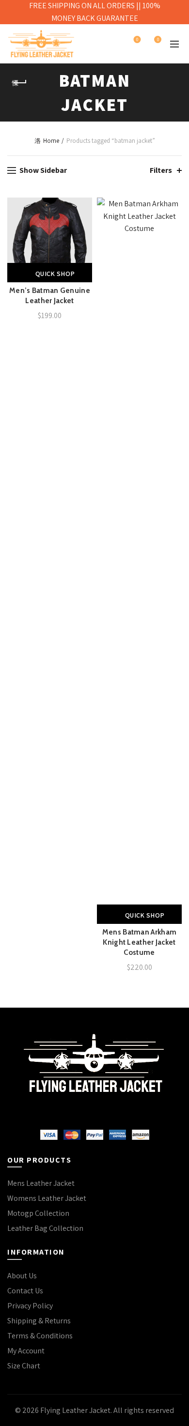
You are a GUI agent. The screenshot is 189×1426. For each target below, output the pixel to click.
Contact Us (25, 1291)
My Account (26, 1351)
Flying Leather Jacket (75, 1410)
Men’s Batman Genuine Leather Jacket (49, 295)
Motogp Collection (38, 1213)
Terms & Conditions (40, 1336)
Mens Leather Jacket (41, 1183)
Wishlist (137, 40)
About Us (22, 1276)
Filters (161, 170)
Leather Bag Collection (45, 1228)
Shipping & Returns (39, 1321)
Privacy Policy (30, 1306)
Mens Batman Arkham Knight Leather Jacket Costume (139, 942)
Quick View (83, 239)
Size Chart (23, 1366)
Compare (83, 223)
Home (51, 141)
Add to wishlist (83, 206)
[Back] (19, 82)
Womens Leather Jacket (46, 1198)
